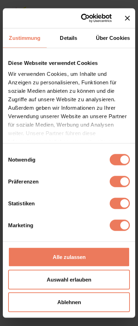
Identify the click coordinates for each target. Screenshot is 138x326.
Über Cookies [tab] (113, 38)
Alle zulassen (69, 257)
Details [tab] (68, 38)
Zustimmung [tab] (24, 38)
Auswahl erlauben (69, 279)
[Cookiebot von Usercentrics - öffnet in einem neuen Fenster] (84, 18)
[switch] (120, 181)
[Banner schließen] (127, 18)
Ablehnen (69, 302)
